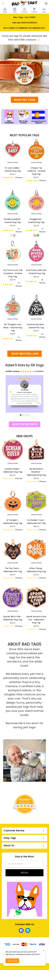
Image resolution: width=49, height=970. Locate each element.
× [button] (43, 950)
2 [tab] (24, 91)
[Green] (37, 235)
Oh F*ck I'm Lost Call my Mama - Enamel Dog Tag (12, 273)
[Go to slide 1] (20, 415)
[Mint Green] (11, 235)
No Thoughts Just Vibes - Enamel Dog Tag (12, 327)
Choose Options (12, 162)
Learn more (12, 961)
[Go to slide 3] (26, 415)
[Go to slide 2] (23, 415)
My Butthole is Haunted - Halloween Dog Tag (36, 472)
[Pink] (14, 235)
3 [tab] (28, 91)
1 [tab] (20, 91)
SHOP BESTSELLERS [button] (24, 353)
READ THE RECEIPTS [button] (24, 424)
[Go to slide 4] (28, 415)
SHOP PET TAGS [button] (24, 99)
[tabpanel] (24, 68)
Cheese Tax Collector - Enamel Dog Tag (36, 171)
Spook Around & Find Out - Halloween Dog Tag (36, 619)
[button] (24, 804)
